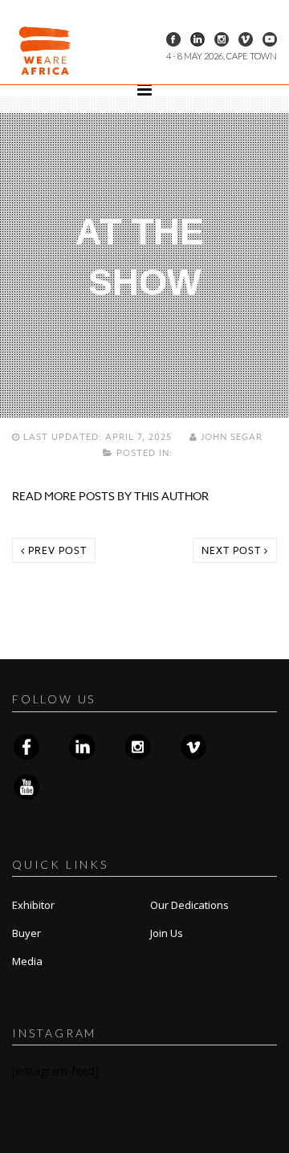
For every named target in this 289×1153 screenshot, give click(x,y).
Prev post (56, 550)
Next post (232, 550)
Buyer (26, 933)
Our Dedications (189, 905)
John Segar (231, 437)
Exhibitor (33, 905)
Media (27, 961)
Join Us (166, 933)
